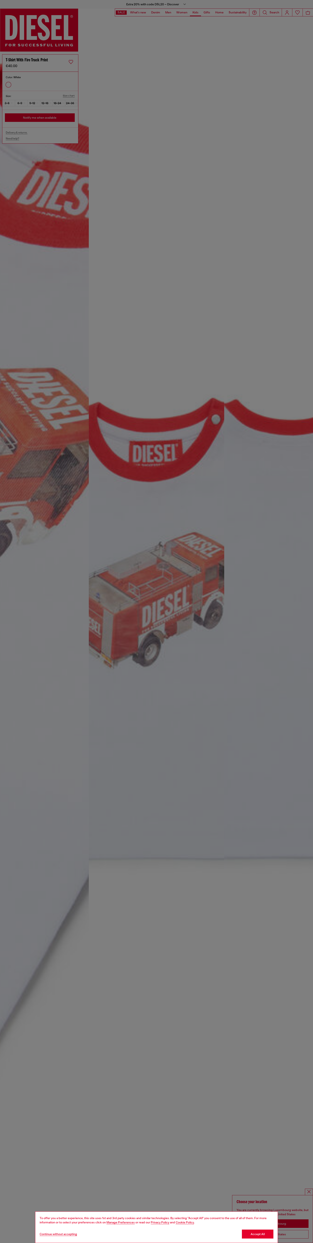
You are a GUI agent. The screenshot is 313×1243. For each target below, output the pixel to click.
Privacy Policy (160, 1222)
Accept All (258, 1234)
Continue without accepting (58, 1234)
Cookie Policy (185, 1222)
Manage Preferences (120, 1222)
